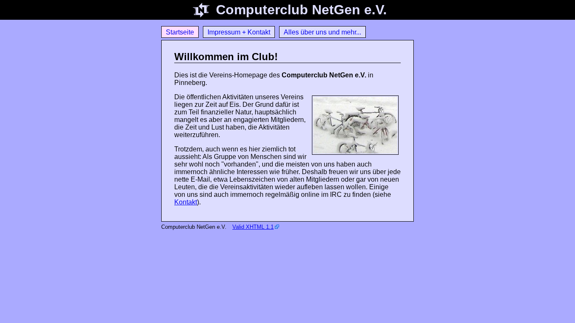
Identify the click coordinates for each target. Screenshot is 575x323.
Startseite (180, 32)
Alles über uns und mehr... (322, 32)
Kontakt (185, 202)
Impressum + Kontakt (239, 32)
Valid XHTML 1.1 (253, 227)
